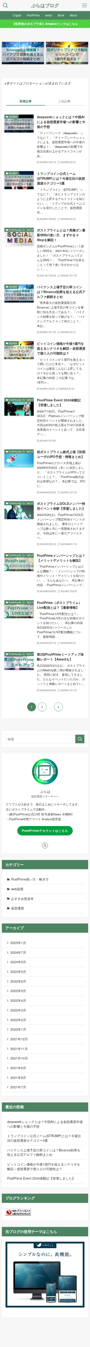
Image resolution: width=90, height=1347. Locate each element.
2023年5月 (18, 971)
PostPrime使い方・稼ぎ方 (30, 879)
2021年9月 (18, 1067)
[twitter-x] (45, 845)
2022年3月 (18, 1010)
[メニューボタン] (84, 5)
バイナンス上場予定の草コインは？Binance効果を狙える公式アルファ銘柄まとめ (43, 1152)
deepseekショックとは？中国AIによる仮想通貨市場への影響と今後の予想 (45, 1124)
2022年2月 (18, 1019)
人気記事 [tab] (64, 101)
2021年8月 (18, 1077)
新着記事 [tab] (26, 101)
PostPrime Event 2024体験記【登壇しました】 (41, 1178)
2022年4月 (18, 1000)
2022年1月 (18, 1029)
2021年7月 (18, 1087)
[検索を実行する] (79, 739)
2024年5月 (18, 962)
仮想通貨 (17, 908)
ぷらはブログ (45, 5)
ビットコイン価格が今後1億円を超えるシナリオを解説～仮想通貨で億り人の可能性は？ (43, 1166)
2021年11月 (19, 1048)
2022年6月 (18, 981)
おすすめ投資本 (22, 898)
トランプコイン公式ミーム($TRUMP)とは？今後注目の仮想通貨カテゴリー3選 (44, 1138)
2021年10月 (19, 1058)
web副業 (17, 889)
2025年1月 (18, 942)
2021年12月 (19, 1039)
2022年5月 (18, 990)
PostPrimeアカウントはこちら (45, 830)
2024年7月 (18, 952)
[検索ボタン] (5, 5)
